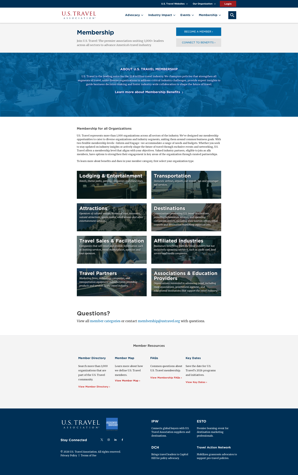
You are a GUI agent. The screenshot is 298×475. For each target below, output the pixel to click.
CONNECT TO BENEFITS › (198, 42)
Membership (208, 15)
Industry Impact (160, 15)
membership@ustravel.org (159, 321)
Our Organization (202, 3)
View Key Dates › (196, 382)
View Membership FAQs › (166, 377)
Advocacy (132, 15)
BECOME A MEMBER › (198, 31)
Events (185, 15)
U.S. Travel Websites (173, 3)
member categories (105, 321)
